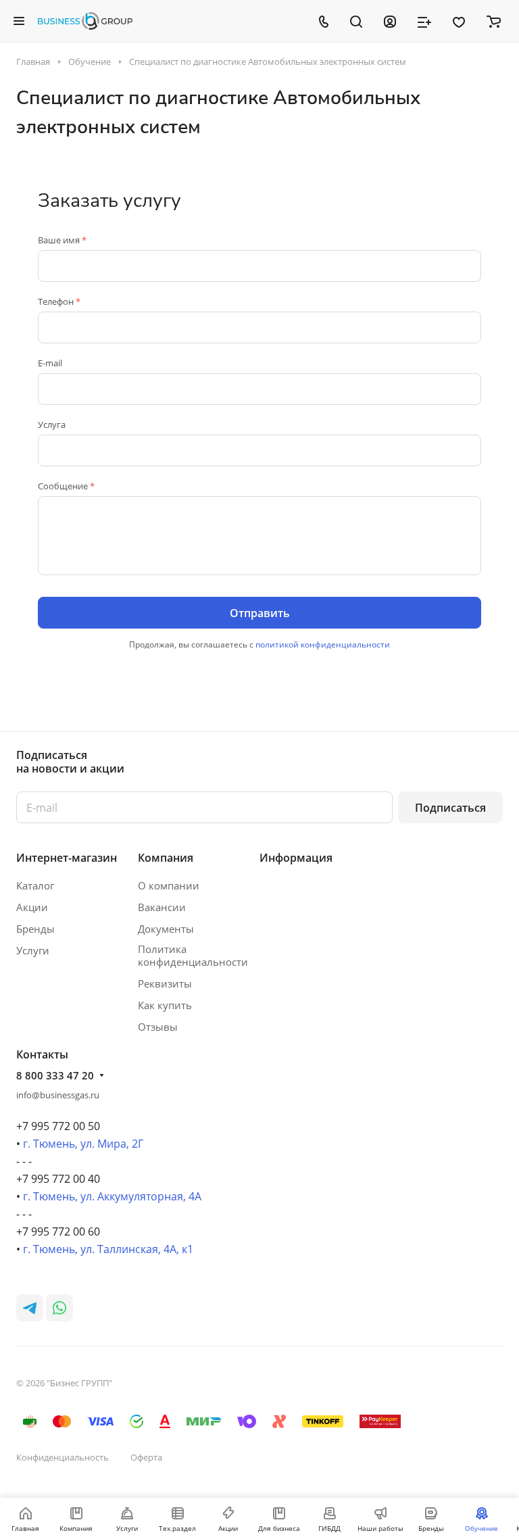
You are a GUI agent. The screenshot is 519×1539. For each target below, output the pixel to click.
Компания (165, 857)
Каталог (35, 885)
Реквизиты (165, 983)
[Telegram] (29, 1307)
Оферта (146, 1457)
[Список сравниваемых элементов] (424, 21)
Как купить (165, 1005)
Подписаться (450, 807)
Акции (32, 907)
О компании (168, 885)
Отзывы (158, 1026)
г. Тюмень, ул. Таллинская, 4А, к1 (108, 1249)
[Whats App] (59, 1307)
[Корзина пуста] (494, 21)
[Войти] (390, 21)
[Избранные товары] (459, 21)
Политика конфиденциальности (193, 955)
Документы (166, 928)
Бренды (35, 928)
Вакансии (162, 907)
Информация (296, 857)
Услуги (32, 950)
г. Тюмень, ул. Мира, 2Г (83, 1143)
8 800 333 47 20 (55, 1075)
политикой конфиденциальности (322, 644)
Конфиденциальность (62, 1457)
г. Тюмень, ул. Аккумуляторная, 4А (112, 1196)
